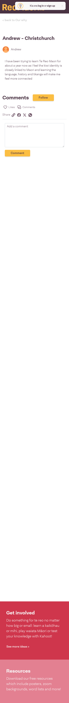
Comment (17, 153)
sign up (51, 5)
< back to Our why (14, 20)
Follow (43, 98)
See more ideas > (17, 647)
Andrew (16, 49)
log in (41, 5)
